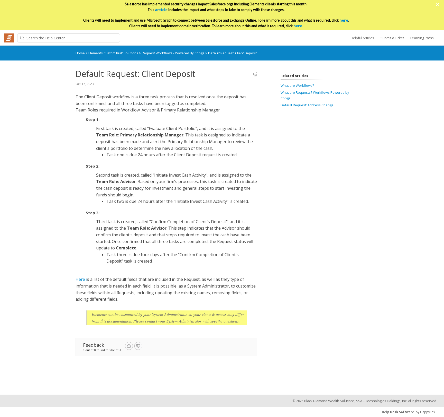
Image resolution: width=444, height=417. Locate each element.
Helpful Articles (362, 38)
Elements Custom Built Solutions (113, 53)
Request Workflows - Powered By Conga (173, 53)
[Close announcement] (437, 5)
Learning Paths (422, 38)
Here (80, 279)
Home (80, 53)
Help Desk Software (398, 412)
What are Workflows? (297, 85)
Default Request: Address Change (307, 105)
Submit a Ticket (392, 38)
